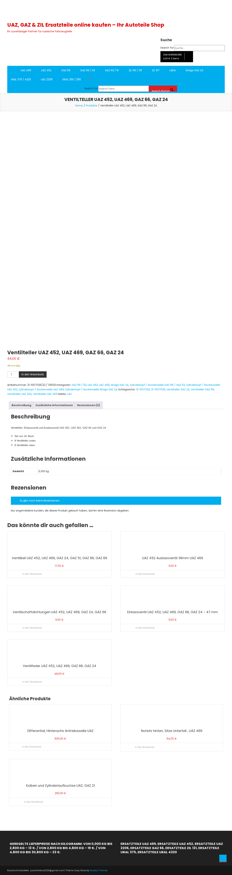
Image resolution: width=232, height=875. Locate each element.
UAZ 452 (46, 70)
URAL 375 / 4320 (21, 79)
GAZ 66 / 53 (87, 70)
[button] (130, 79)
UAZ (69, 394)
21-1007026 (158, 389)
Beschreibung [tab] (21, 405)
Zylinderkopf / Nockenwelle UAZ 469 (41, 389)
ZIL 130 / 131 (135, 70)
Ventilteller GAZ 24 (178, 389)
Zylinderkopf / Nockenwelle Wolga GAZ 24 (91, 389)
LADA (172, 70)
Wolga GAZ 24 (194, 70)
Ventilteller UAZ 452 (19, 394)
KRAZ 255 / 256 (72, 79)
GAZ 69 (65, 70)
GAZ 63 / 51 (112, 70)
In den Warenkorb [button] (32, 573)
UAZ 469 (26, 70)
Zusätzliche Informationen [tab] (54, 405)
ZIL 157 (156, 70)
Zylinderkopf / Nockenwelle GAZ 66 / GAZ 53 (157, 385)
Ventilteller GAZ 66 (202, 389)
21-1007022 (143, 389)
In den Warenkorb (33, 374)
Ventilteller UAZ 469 (45, 394)
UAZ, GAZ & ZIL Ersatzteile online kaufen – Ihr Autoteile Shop (85, 24)
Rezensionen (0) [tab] (88, 405)
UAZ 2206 (47, 79)
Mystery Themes (98, 870)
